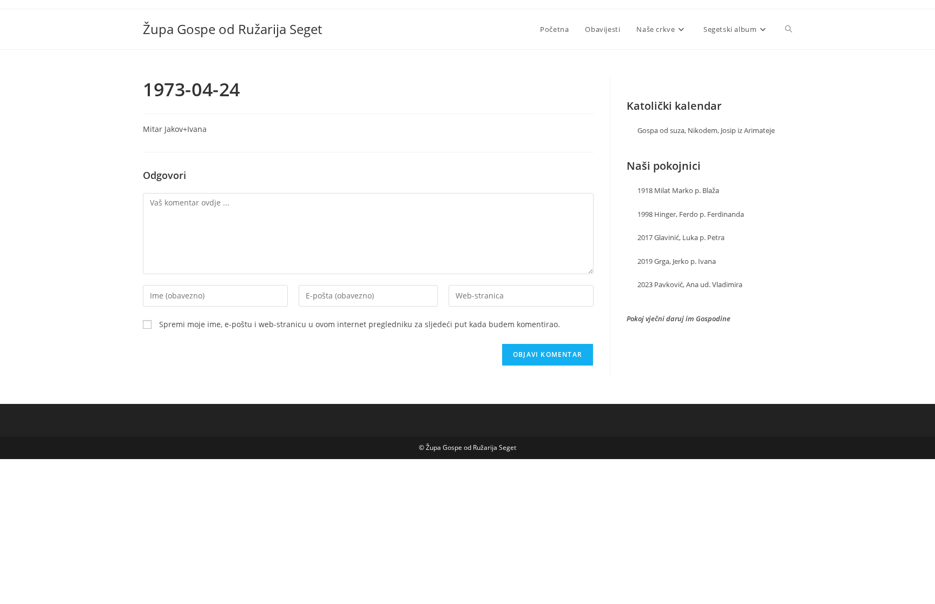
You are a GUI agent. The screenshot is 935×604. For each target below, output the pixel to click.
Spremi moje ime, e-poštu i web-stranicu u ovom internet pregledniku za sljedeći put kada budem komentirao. (359, 324)
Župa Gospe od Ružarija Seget (232, 29)
